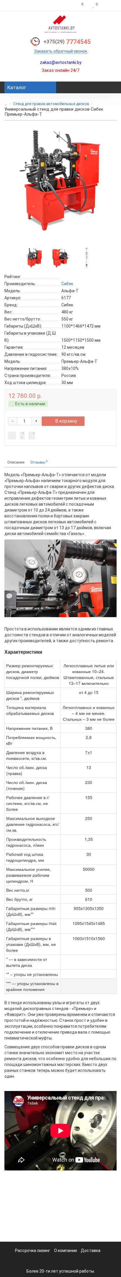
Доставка (90, 1250)
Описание (15, 462)
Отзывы (39, 461)
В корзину (66, 421)
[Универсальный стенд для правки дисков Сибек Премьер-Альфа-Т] (60, 182)
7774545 (67, 41)
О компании (65, 1250)
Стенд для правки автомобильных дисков (51, 104)
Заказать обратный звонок (60, 51)
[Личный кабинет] (108, 5)
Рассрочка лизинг (32, 1250)
